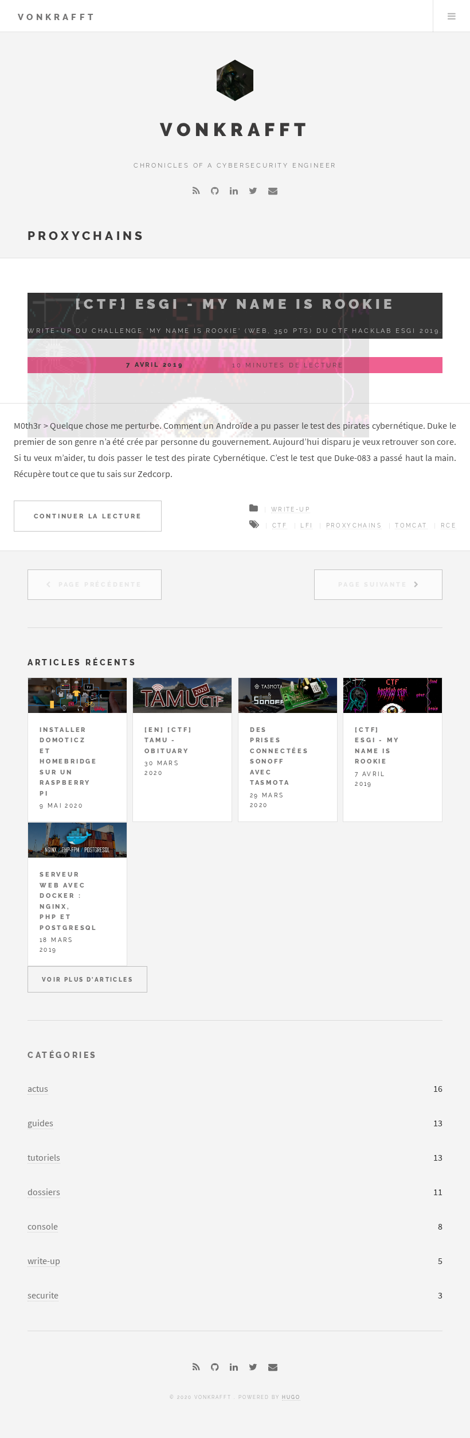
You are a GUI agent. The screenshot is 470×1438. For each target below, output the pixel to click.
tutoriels (44, 1157)
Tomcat (411, 525)
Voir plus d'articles (87, 979)
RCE (448, 525)
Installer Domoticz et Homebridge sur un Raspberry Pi (68, 761)
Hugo (291, 1397)
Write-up (290, 509)
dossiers (44, 1191)
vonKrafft (57, 17)
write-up (44, 1260)
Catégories (62, 1055)
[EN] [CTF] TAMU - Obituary (168, 740)
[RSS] (196, 190)
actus (38, 1088)
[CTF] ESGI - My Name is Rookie (235, 304)
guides (40, 1123)
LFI (306, 525)
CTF (279, 525)
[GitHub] (215, 190)
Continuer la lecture (88, 516)
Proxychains (354, 525)
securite (43, 1295)
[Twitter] (253, 190)
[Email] (272, 190)
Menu (451, 16)
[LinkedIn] (234, 190)
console (43, 1226)
